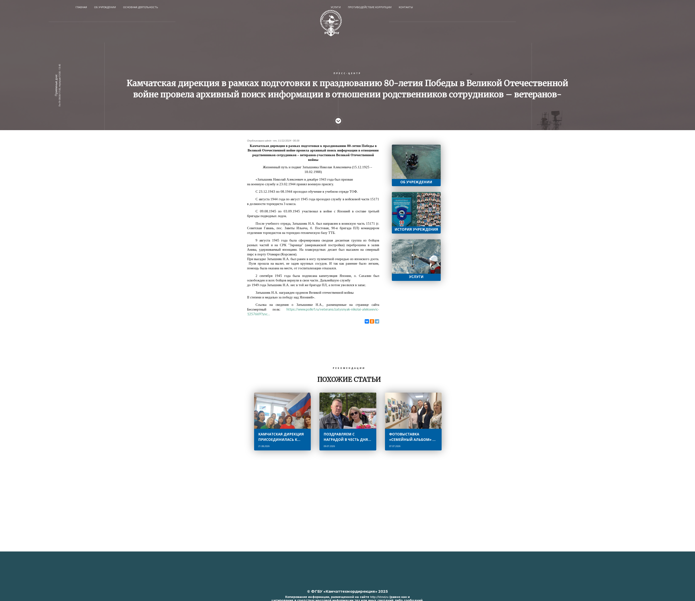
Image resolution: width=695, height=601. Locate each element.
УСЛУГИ (336, 7)
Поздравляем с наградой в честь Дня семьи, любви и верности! (346, 437)
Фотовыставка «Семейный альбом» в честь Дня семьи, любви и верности (412, 437)
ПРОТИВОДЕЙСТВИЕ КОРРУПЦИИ (369, 7)
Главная (81, 7)
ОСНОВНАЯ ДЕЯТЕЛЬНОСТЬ (140, 7)
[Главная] (331, 23)
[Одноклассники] (372, 321)
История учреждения (416, 229)
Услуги (416, 276)
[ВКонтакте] (367, 321)
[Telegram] (377, 321)
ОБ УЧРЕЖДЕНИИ (105, 7)
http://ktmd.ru (379, 596)
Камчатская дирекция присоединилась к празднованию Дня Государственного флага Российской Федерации (281, 437)
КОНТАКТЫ (406, 7)
